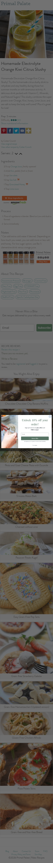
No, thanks (35, 445)
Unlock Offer (35, 438)
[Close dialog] (50, 416)
